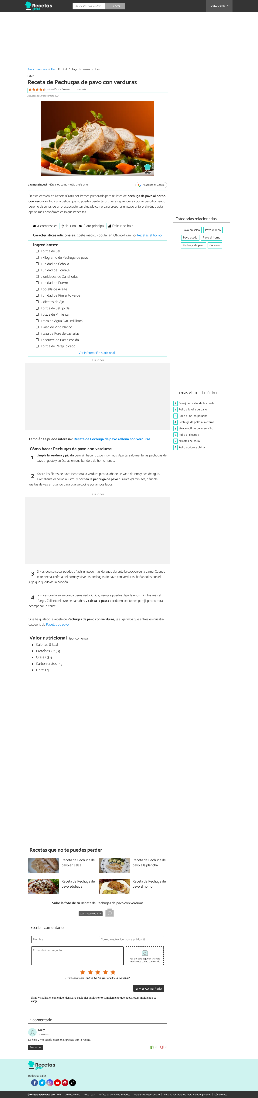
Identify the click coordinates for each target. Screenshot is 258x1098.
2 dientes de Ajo (52, 302)
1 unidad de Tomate (55, 270)
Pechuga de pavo (193, 245)
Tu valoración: (74, 978)
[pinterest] (65, 1082)
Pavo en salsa (191, 230)
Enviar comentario (148, 988)
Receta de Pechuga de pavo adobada (78, 884)
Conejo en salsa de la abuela (196, 403)
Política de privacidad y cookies (114, 1094)
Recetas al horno (149, 235)
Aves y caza (43, 69)
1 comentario (79, 89)
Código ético (221, 1094)
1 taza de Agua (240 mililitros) (61, 321)
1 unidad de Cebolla (54, 264)
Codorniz (214, 245)
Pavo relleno (213, 230)
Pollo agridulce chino (192, 447)
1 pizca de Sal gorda (55, 308)
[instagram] (49, 1082)
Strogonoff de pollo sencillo (196, 428)
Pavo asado (190, 237)
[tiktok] (72, 1082)
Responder (35, 1047)
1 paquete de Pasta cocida (59, 340)
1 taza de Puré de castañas (59, 334)
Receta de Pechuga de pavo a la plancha (149, 863)
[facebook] (34, 1082)
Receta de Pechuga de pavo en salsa (78, 863)
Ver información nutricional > (98, 353)
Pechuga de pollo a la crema (196, 422)
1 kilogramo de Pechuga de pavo (64, 258)
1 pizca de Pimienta (54, 314)
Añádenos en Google (153, 185)
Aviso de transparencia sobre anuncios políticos (187, 1094)
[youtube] (57, 1082)
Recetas (31, 69)
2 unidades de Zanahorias (59, 277)
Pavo (53, 69)
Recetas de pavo (57, 624)
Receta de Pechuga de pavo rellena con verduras (112, 439)
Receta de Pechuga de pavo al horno (149, 884)
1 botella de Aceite (53, 289)
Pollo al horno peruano (193, 416)
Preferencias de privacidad (147, 1094)
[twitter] (42, 1082)
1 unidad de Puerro (54, 283)
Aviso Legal (89, 1094)
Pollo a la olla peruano (193, 409)
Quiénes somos (72, 1094)
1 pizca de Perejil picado (57, 346)
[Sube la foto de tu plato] (109, 913)
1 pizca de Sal (50, 251)
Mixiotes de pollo (189, 441)
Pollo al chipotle (189, 434)
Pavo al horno (211, 237)
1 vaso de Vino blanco (56, 327)
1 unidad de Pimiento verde (60, 295)
